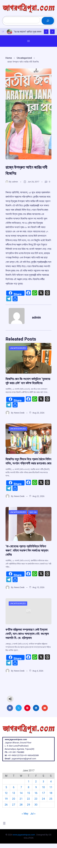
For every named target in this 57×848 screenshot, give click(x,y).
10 (43, 787)
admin (15, 181)
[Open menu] (28, 41)
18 (50, 793)
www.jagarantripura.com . (24, 834)
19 (6, 798)
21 (21, 798)
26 (6, 804)
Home (9, 57)
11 (50, 787)
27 (13, 804)
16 (36, 793)
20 (13, 798)
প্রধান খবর (32, 512)
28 (21, 804)
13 (13, 793)
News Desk (19, 413)
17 (43, 793)
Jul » (32, 813)
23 (36, 798)
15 (28, 793)
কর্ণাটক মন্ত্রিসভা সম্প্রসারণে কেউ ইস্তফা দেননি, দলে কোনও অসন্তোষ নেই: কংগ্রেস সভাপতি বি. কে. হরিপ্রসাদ (27, 634)
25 (50, 798)
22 (28, 798)
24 (43, 798)
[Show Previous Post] (46, 31)
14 (21, 793)
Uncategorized (24, 57)
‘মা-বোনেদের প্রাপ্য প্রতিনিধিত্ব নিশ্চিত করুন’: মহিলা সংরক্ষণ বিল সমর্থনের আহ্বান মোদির (27, 550)
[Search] (48, 21)
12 (6, 793)
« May (25, 813)
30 (36, 804)
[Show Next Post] (52, 31)
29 (28, 804)
